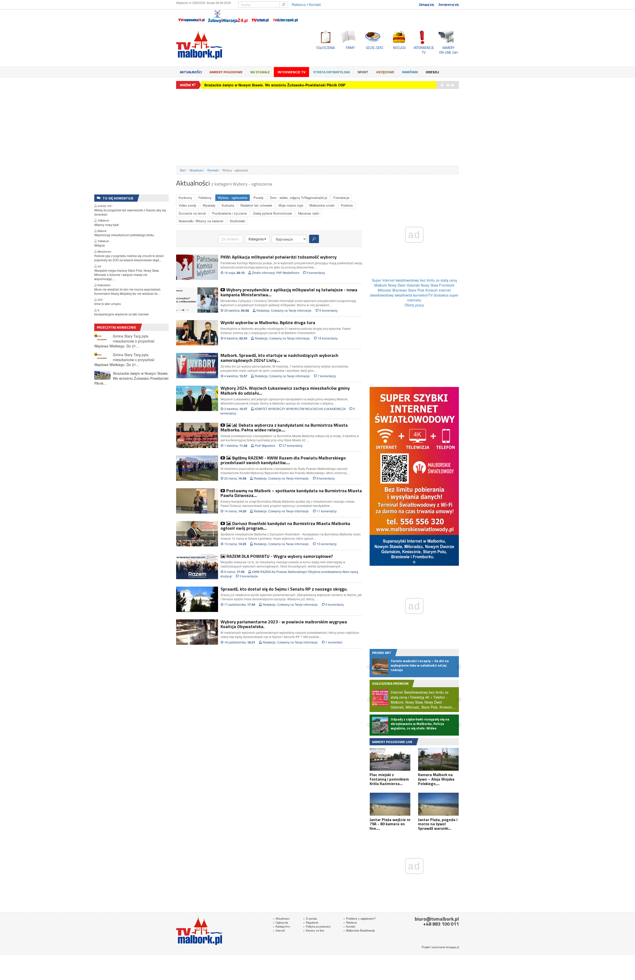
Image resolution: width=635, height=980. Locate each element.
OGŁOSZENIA (325, 47)
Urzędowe (385, 72)
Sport (362, 72)
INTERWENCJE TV (424, 50)
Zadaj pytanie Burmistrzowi (272, 213)
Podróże (347, 205)
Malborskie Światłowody (359, 930)
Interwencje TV (291, 72)
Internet (279, 930)
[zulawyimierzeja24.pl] (228, 16)
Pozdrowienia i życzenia (229, 213)
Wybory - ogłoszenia (232, 197)
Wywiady (209, 205)
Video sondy (187, 205)
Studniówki (237, 221)
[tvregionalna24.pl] (191, 16)
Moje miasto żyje (291, 205)
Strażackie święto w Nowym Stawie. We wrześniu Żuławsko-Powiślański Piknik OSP (274, 84)
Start (183, 170)
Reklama (299, 4)
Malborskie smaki (322, 205)
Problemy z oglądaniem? (359, 918)
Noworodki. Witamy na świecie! (201, 221)
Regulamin (310, 922)
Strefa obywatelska (331, 72)
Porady (259, 197)
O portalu (310, 918)
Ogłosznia (280, 922)
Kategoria (256, 238)
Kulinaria (228, 205)
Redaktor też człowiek (256, 205)
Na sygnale (260, 72)
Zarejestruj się (449, 4)
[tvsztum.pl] (260, 16)
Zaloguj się (426, 4)
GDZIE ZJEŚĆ (374, 47)
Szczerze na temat (192, 213)
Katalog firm (281, 926)
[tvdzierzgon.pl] (285, 16)
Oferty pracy (414, 304)
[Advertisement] (317, 127)
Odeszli (432, 72)
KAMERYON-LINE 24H (448, 50)
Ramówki (410, 72)
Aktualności (191, 72)
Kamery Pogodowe (226, 72)
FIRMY (350, 47)
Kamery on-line (313, 930)
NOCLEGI (399, 47)
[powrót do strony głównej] (220, 45)
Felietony (205, 197)
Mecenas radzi (308, 213)
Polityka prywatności (317, 926)
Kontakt (315, 4)
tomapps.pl (452, 947)
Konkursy (185, 197)
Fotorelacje (341, 197)
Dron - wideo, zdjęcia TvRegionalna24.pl (298, 197)
